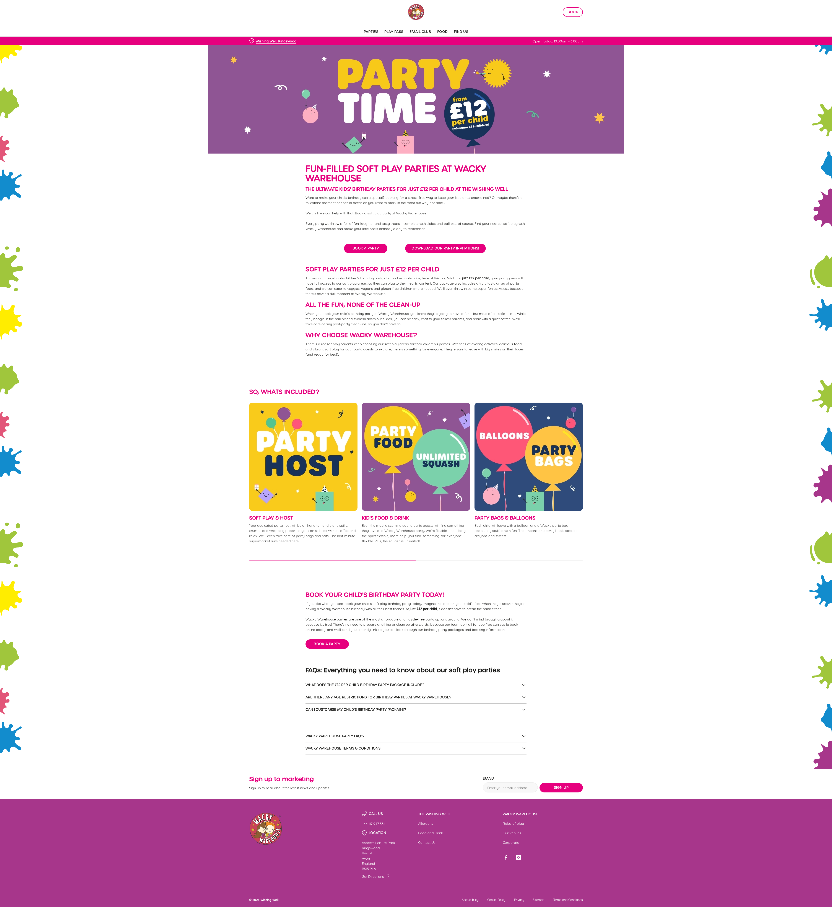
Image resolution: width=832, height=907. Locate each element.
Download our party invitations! (445, 248)
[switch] (362, 40)
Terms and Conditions (568, 899)
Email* (488, 779)
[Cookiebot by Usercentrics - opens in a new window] (265, 40)
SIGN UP (561, 787)
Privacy (519, 899)
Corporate (511, 842)
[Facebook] (506, 857)
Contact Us (427, 842)
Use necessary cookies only (558, 26)
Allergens (425, 823)
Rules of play (513, 823)
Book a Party (327, 644)
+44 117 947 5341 (374, 823)
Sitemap (538, 899)
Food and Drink (430, 832)
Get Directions (373, 876)
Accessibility (470, 899)
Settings (459, 40)
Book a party (366, 248)
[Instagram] (518, 857)
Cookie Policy (496, 899)
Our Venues (512, 832)
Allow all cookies (558, 11)
